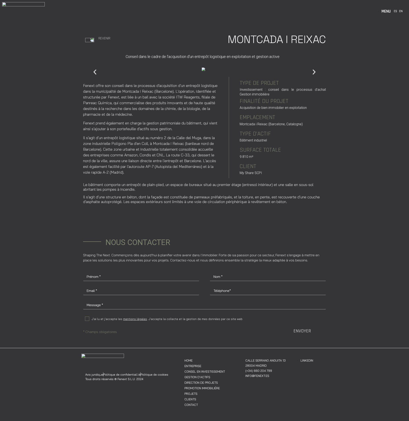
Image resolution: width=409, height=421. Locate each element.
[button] (95, 72)
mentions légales (135, 319)
